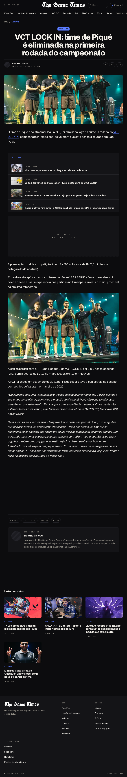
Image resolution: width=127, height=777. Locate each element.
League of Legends (26, 13)
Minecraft (66, 734)
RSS (121, 773)
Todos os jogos (102, 728)
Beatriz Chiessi (20, 63)
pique (56, 520)
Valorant (44, 13)
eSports (44, 520)
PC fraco (99, 718)
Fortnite (67, 13)
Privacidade (112, 773)
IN (119, 65)
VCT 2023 (14, 520)
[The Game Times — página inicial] (63, 5)
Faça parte (9, 752)
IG (9, 5)
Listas (109, 13)
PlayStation (87, 13)
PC (76, 13)
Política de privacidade (15, 762)
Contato (8, 747)
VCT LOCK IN (29, 520)
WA (112, 65)
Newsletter (9, 757)
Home (6, 22)
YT (13, 5)
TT (18, 5)
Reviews (99, 713)
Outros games (101, 723)
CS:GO (55, 13)
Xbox (99, 13)
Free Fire (8, 13)
